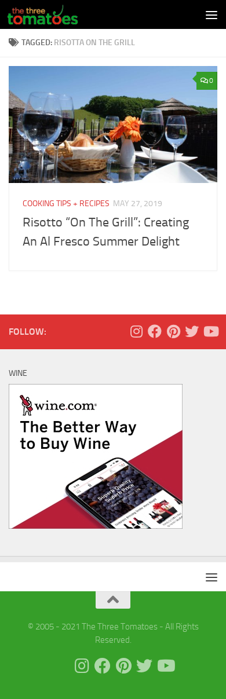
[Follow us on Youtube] (210, 331)
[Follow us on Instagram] (136, 331)
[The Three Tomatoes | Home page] (54, 14)
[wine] (96, 526)
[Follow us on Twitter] (192, 331)
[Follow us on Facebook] (155, 331)
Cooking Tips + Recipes (66, 203)
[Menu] (211, 14)
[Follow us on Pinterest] (173, 331)
